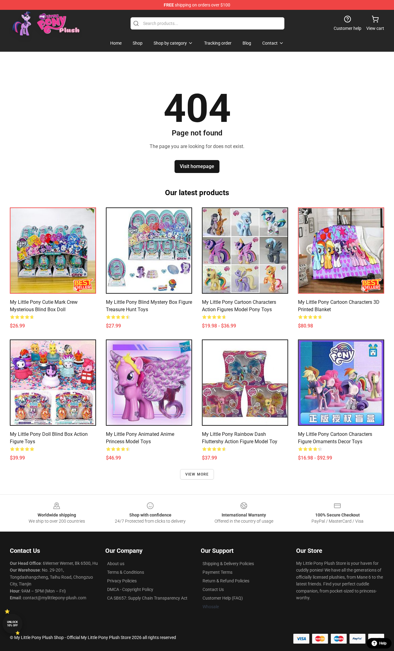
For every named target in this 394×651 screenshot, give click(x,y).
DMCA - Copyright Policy (130, 589)
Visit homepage (197, 166)
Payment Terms (217, 572)
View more (197, 474)
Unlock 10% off (12, 624)
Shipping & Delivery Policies (228, 563)
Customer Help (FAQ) (223, 598)
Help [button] (383, 643)
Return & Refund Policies (226, 580)
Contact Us (213, 589)
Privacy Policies (122, 580)
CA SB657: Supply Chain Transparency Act (147, 598)
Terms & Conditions (125, 572)
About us (115, 563)
